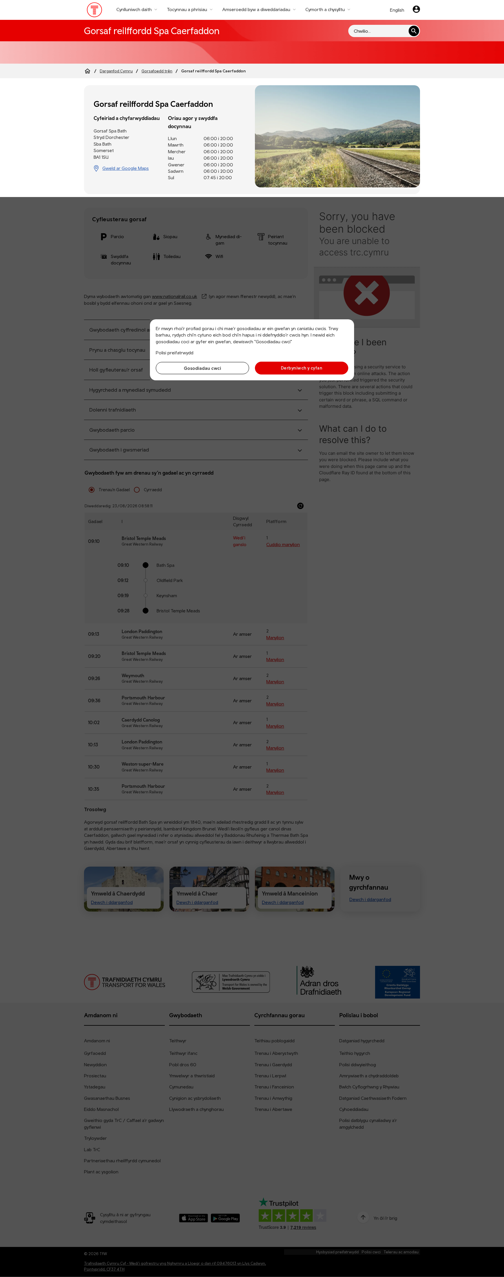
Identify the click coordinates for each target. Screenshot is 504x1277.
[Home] (87, 70)
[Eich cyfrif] (416, 10)
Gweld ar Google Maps (125, 168)
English (397, 10)
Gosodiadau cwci (202, 368)
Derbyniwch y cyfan (301, 367)
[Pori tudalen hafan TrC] (94, 11)
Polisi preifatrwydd (174, 352)
